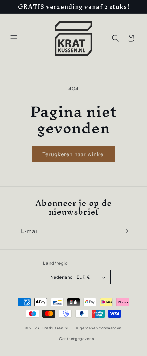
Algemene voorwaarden (99, 328)
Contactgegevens (76, 338)
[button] (13, 38)
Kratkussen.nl (55, 328)
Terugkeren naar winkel (73, 154)
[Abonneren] (125, 231)
